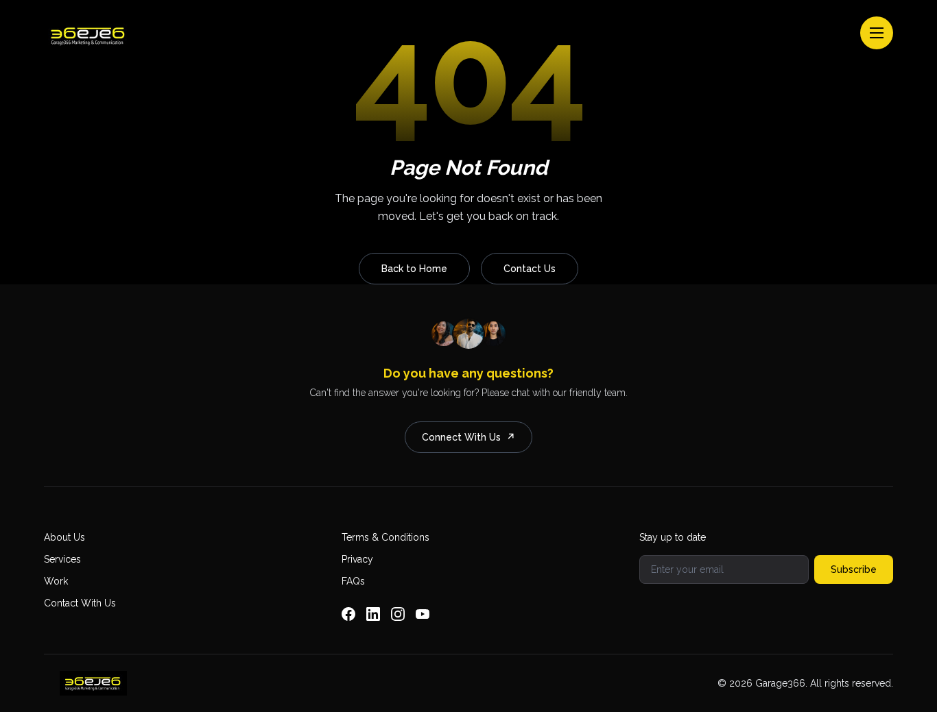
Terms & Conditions (385, 537)
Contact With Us (80, 603)
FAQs (353, 581)
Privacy (357, 559)
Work (56, 581)
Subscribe (854, 569)
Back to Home (414, 268)
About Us (64, 537)
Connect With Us (468, 437)
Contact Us (529, 268)
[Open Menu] (876, 32)
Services (62, 559)
